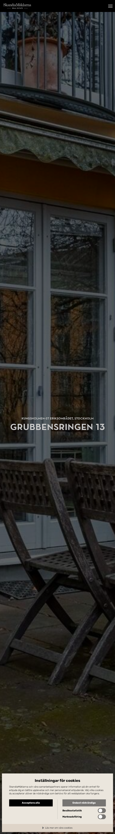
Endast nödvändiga (84, 802)
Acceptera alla (31, 802)
